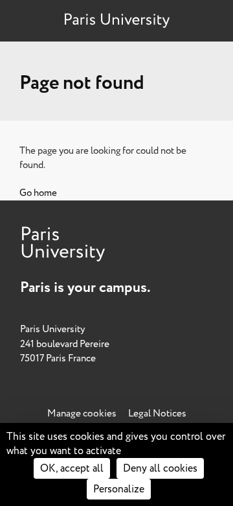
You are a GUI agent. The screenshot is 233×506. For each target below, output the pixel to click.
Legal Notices (157, 413)
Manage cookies (81, 413)
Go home (38, 193)
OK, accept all (72, 468)
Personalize (118, 489)
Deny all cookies (160, 468)
